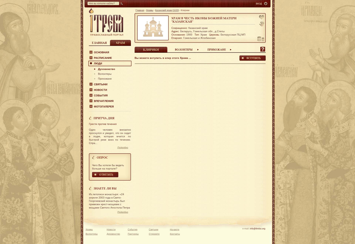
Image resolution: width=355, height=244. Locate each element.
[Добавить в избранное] (261, 18)
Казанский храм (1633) (167, 10)
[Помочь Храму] (260, 39)
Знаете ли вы (105, 188)
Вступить (253, 58)
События (101, 95)
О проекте (154, 234)
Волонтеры (104, 73)
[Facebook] (252, 233)
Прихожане (105, 78)
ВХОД (259, 3)
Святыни (100, 84)
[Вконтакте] (246, 233)
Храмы (149, 10)
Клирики (151, 50)
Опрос (102, 157)
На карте (174, 229)
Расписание (103, 57)
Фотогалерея (104, 106)
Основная (101, 52)
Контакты (175, 234)
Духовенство (106, 69)
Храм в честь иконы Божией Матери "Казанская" (203, 19)
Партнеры (133, 234)
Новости (100, 89)
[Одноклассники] (263, 233)
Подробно (122, 147)
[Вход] (266, 4)
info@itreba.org (257, 228)
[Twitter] (257, 233)
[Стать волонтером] (261, 23)
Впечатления (104, 101)
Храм (120, 43)
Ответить (106, 174)
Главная (99, 43)
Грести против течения (103, 123)
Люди (98, 63)
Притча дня (104, 118)
